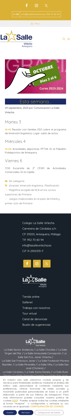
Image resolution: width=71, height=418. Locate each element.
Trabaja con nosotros (36, 308)
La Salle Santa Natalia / (39, 371)
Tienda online (30, 296)
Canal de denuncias (34, 319)
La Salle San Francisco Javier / (20, 360)
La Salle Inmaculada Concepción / (44, 353)
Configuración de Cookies (49, 412)
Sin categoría (16, 181)
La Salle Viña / (46, 364)
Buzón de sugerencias (36, 324)
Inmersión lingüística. (32, 185)
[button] (63, 39)
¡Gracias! (14, 185)
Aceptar (10, 412)
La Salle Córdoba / (14, 371)
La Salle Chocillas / (47, 349)
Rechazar (25, 412)
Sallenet (27, 302)
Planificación (52, 185)
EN (14, 14)
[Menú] (68, 39)
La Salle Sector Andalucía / (20, 349)
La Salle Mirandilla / (26, 364)
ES (17, 14)
